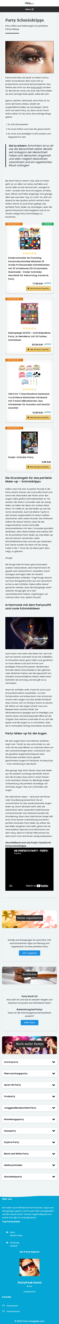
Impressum (12, 1305)
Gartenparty (11, 1062)
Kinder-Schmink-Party (21, 457)
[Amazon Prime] (47, 283)
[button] (29, 1062)
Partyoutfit (36, 87)
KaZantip (14, 1242)
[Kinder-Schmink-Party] (29, 443)
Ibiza (12, 1232)
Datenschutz (13, 1311)
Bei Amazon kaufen (39, 288)
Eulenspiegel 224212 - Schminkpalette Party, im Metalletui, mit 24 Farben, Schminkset (29, 336)
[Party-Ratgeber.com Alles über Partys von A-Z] (29, 3)
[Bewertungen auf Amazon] (29, 253)
